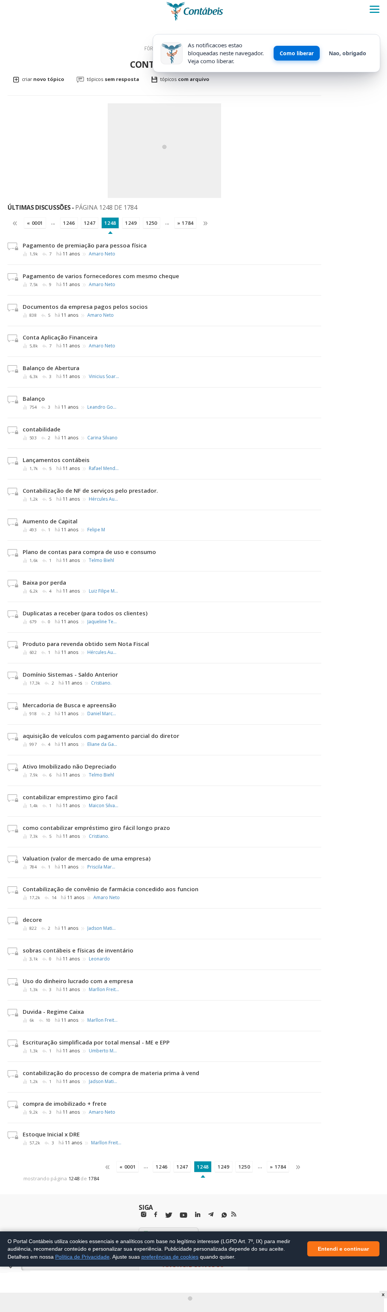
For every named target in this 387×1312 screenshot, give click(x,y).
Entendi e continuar (343, 1249)
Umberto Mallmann (104, 1051)
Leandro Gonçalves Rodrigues (102, 407)
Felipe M (96, 529)
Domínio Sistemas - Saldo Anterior (70, 674)
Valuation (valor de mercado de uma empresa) (86, 858)
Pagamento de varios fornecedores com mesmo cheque (101, 276)
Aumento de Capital (50, 521)
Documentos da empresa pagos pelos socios (85, 306)
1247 (90, 222)
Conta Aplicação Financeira (60, 337)
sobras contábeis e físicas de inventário (78, 950)
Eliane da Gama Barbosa (102, 744)
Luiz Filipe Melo (104, 591)
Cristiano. (101, 683)
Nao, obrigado (347, 53)
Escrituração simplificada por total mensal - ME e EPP (96, 1042)
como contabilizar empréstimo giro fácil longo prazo (96, 827)
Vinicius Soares (104, 376)
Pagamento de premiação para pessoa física (85, 245)
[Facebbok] (155, 1214)
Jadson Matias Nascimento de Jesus (102, 928)
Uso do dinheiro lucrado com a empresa (78, 981)
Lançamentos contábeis (56, 460)
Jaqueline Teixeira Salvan (102, 621)
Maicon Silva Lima (104, 805)
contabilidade (41, 429)
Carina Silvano (102, 437)
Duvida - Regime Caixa (53, 1011)
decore (32, 919)
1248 (110, 222)
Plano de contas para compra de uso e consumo (89, 552)
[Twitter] (168, 1215)
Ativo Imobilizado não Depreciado (69, 766)
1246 (69, 222)
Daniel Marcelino (102, 713)
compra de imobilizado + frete (65, 1103)
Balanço (34, 398)
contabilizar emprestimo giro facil (70, 797)
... (53, 222)
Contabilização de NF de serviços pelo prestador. (90, 490)
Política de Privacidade (82, 1257)
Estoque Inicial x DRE (51, 1134)
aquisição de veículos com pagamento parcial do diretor (101, 735)
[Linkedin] (198, 1214)
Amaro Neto (102, 254)
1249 (131, 222)
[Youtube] (183, 1215)
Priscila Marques (102, 867)
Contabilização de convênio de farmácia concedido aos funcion (110, 889)
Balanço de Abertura (51, 368)
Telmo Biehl (101, 560)
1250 (152, 222)
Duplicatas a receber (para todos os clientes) (85, 613)
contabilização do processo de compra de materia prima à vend (111, 1073)
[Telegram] (211, 1215)
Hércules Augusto (104, 499)
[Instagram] (144, 1214)
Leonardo (99, 959)
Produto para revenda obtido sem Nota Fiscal (86, 643)
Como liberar (297, 53)
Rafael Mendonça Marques (104, 468)
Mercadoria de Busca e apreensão (69, 705)
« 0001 (35, 222)
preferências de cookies (169, 1257)
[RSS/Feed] (233, 1214)
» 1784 (185, 222)
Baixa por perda (44, 582)
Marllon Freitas (104, 989)
